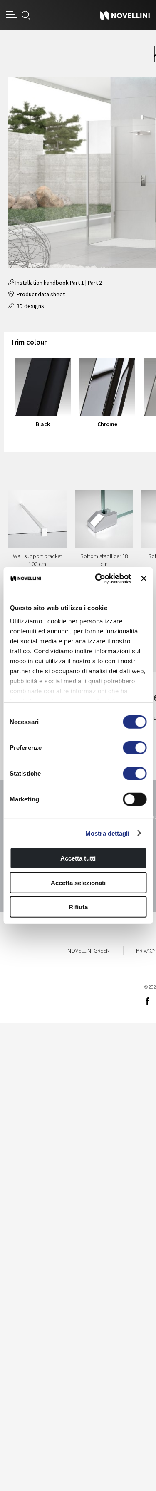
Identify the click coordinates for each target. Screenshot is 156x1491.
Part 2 (95, 282)
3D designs (29, 306)
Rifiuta (78, 906)
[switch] (134, 747)
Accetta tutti (78, 858)
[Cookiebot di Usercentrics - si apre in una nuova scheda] (98, 578)
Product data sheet (39, 294)
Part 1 (77, 282)
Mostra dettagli (107, 832)
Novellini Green (88, 950)
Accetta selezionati (78, 882)
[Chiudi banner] (143, 578)
